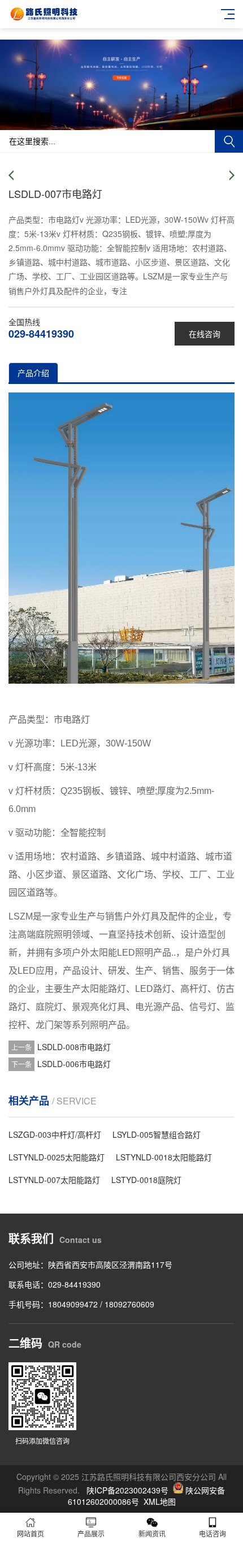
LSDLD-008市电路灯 (74, 1046)
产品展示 (91, 1533)
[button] (112, 120)
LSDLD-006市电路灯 (74, 1063)
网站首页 (30, 1533)
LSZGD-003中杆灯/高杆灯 (54, 1134)
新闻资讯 (152, 1533)
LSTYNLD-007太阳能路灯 (54, 1179)
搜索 (229, 141)
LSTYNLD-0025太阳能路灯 (56, 1157)
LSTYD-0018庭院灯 (146, 1179)
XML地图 (160, 1501)
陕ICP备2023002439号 (127, 1490)
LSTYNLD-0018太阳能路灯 (164, 1157)
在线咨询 (204, 333)
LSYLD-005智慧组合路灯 (156, 1134)
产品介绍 (33, 372)
